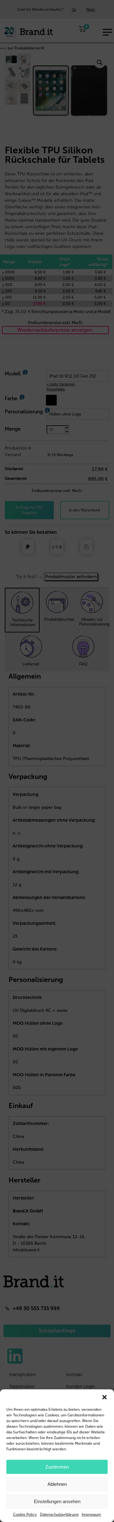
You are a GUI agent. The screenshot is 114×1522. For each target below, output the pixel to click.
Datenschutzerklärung (59, 1514)
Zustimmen (57, 1467)
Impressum (91, 1514)
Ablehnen (57, 1484)
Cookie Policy (25, 1514)
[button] (104, 1397)
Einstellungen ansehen (57, 1501)
